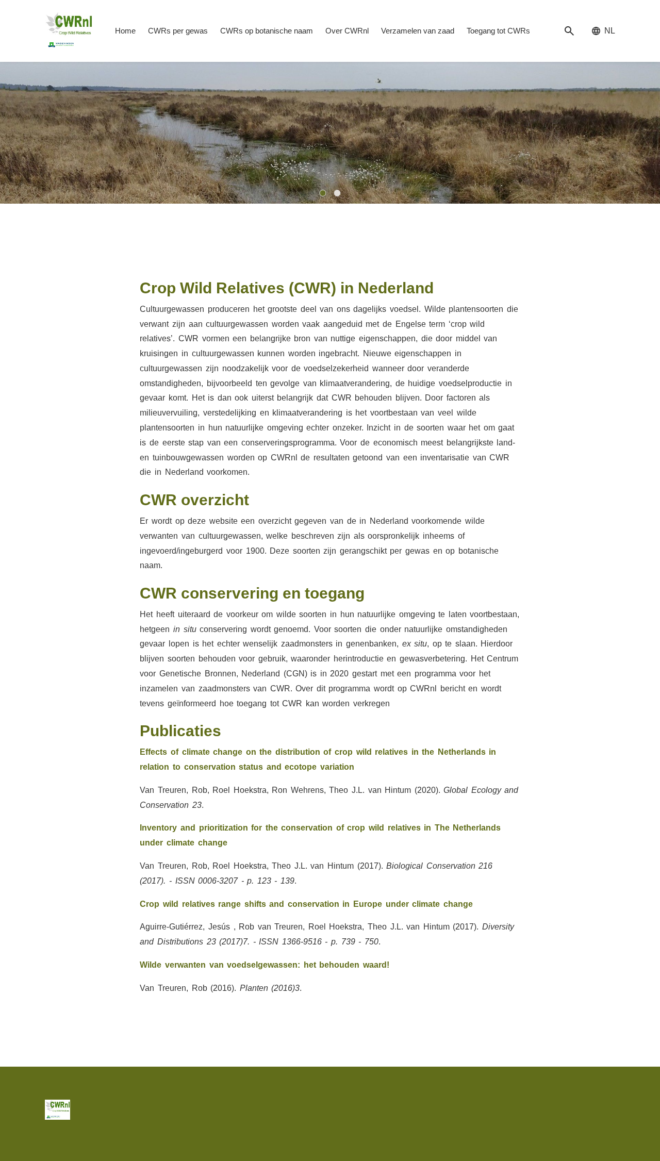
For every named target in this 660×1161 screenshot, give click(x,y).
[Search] (569, 31)
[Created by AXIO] (607, 1108)
